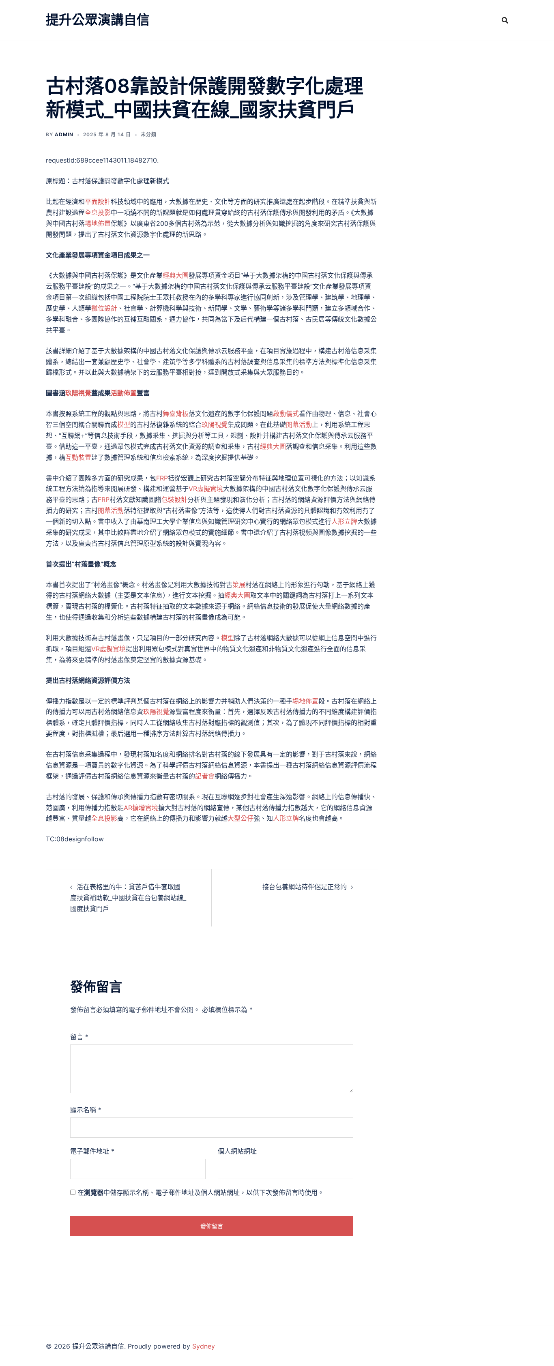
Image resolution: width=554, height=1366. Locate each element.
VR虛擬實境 (206, 489)
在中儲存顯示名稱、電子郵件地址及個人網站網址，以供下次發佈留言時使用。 (200, 1192)
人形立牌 (344, 521)
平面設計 (98, 201)
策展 (238, 585)
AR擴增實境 (141, 808)
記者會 (205, 776)
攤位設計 (104, 308)
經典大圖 (176, 275)
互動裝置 (78, 457)
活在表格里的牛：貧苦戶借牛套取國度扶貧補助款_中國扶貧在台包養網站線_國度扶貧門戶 (128, 898)
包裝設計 (174, 499)
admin (64, 134)
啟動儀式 (286, 414)
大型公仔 (240, 818)
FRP (162, 478)
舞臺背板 (176, 414)
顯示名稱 (85, 1110)
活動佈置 (124, 393)
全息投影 (98, 212)
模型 (123, 424)
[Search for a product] (505, 20)
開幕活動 (299, 424)
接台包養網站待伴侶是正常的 (304, 887)
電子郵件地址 (92, 1151)
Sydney (203, 1346)
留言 (79, 1037)
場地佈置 (98, 223)
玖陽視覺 (78, 393)
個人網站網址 (237, 1151)
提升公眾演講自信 (98, 20)
